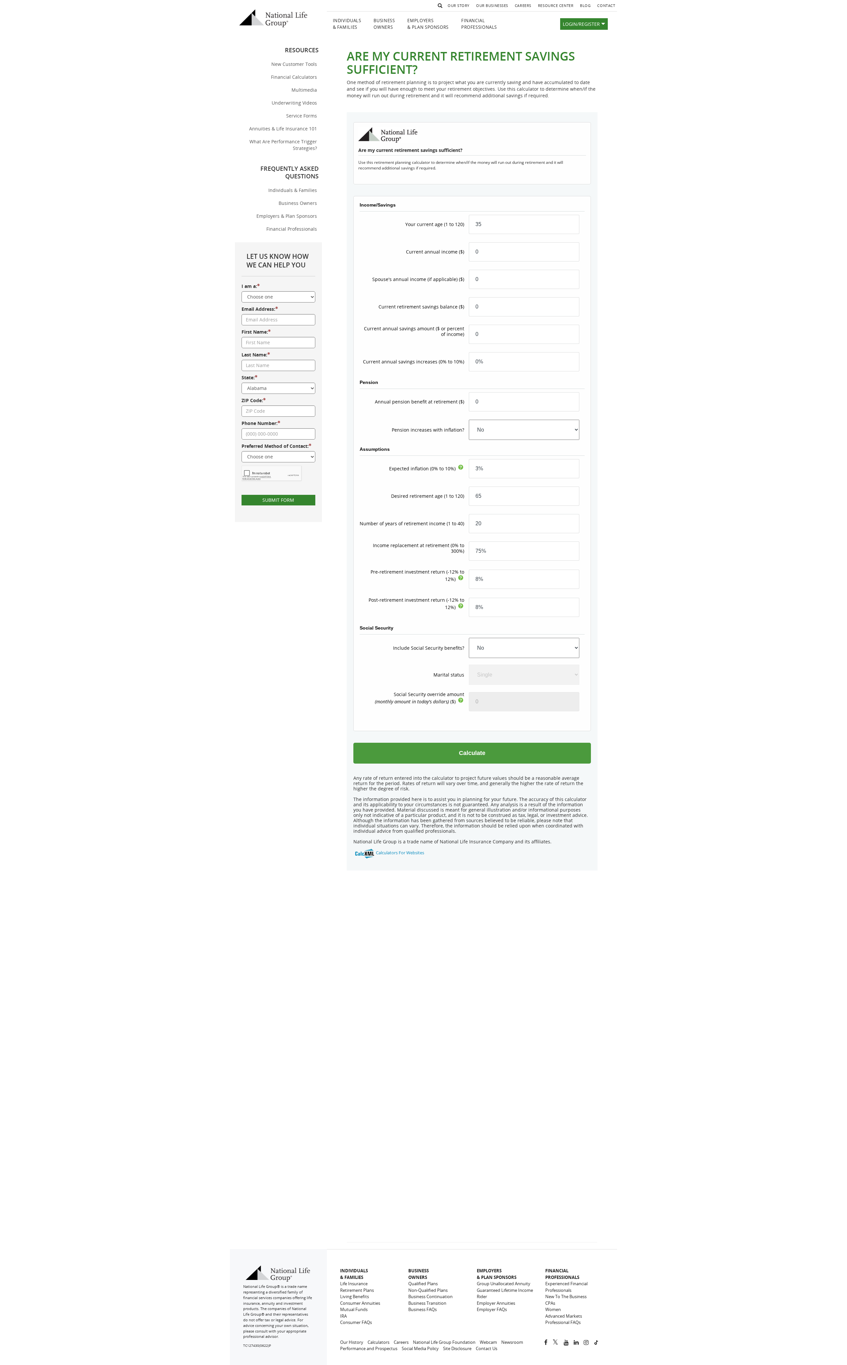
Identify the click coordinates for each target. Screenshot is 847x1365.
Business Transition (427, 1303)
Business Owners (298, 203)
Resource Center (555, 5)
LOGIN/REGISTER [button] (582, 24)
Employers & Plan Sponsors (286, 216)
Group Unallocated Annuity (503, 1284)
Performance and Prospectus (368, 1348)
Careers (525, 7)
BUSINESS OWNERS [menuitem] (384, 24)
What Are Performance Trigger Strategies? (283, 144)
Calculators (378, 1342)
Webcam (488, 1342)
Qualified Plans (423, 1284)
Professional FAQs (563, 1322)
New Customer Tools (294, 64)
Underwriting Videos (294, 103)
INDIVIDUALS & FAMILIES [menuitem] (347, 24)
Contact (606, 5)
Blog (587, 7)
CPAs (550, 1303)
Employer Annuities (496, 1303)
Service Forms (301, 116)
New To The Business (566, 1296)
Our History (351, 1342)
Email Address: (258, 309)
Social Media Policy (420, 1348)
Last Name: (254, 355)
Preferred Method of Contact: (275, 446)
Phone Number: (260, 423)
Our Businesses (492, 5)
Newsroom (512, 1342)
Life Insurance (354, 1284)
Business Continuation (430, 1296)
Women (553, 1309)
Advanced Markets (563, 1316)
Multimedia (304, 90)
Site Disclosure (457, 1348)
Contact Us (486, 1348)
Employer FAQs (492, 1309)
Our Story (458, 5)
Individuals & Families (292, 190)
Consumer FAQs (356, 1322)
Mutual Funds (354, 1309)
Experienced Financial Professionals (566, 1287)
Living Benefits (354, 1296)
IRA (343, 1316)
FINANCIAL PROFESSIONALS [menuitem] (479, 24)
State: (248, 377)
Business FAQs (422, 1309)
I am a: (249, 286)
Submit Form (278, 500)
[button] (439, 5)
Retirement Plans (357, 1290)
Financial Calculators (294, 77)
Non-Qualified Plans (428, 1290)
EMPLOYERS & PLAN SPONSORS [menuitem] (427, 24)
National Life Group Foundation (444, 1342)
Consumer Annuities (360, 1303)
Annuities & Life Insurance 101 (283, 128)
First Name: (255, 332)
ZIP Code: (252, 400)
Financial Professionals (291, 229)
